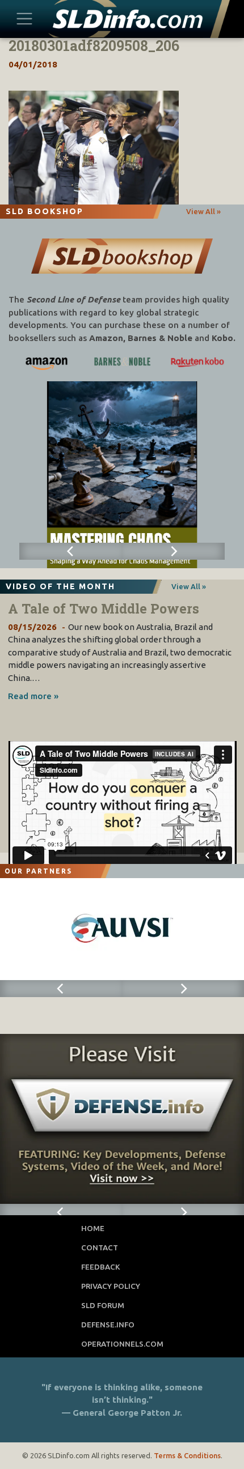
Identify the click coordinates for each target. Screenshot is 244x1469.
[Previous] (70, 551)
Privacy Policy (110, 1286)
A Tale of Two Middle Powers (103, 608)
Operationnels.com (122, 1343)
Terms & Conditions (187, 1455)
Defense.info (107, 1324)
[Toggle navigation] (25, 18)
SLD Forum (102, 1305)
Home (92, 1228)
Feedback (100, 1266)
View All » (203, 211)
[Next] (173, 551)
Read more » (33, 696)
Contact (99, 1247)
